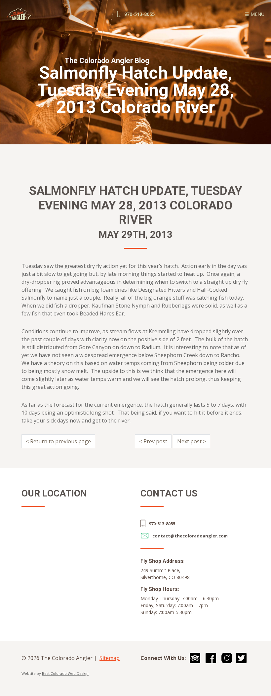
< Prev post (153, 441)
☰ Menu (254, 14)
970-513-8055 (139, 14)
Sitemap (109, 658)
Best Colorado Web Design (65, 673)
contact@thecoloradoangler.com (190, 536)
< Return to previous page (58, 441)
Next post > (191, 441)
